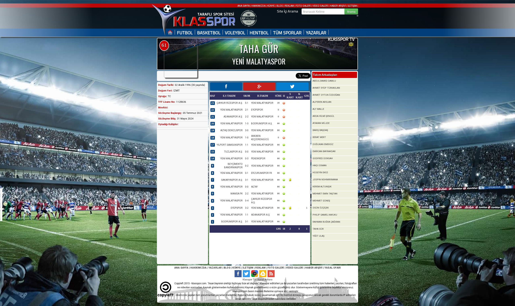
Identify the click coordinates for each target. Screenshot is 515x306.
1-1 (246, 144)
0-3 (246, 158)
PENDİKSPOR (258, 158)
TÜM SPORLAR (287, 33)
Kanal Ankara (265, 279)
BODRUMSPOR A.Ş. (261, 123)
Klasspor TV (249, 279)
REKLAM (289, 5)
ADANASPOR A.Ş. (233, 116)
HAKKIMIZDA (258, 5)
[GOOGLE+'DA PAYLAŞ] (259, 86)
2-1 (246, 109)
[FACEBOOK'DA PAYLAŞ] (226, 86)
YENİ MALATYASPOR (262, 103)
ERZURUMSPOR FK (261, 173)
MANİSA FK (237, 193)
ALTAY (254, 186)
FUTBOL (185, 33)
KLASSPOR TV (341, 39)
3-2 (246, 207)
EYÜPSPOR (257, 109)
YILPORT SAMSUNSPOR (230, 144)
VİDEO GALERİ (320, 5)
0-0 (246, 151)
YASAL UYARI (332, 267)
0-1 (246, 173)
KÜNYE (271, 5)
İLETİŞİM (352, 5)
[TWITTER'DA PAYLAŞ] (292, 86)
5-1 (246, 103)
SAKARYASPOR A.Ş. (232, 179)
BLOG (280, 5)
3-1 (246, 179)
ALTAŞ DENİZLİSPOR (231, 130)
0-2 (246, 165)
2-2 (246, 116)
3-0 (246, 130)
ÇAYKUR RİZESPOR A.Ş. (230, 103)
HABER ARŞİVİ (338, 5)
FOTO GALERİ (303, 5)
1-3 (246, 123)
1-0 (246, 137)
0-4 (246, 200)
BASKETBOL (208, 33)
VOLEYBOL (235, 33)
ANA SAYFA (243, 5)
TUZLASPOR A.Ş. (233, 151)
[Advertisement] (181, 196)
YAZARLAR (316, 33)
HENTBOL (259, 33)
